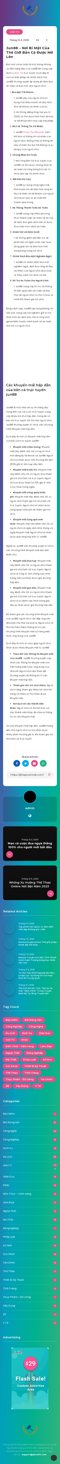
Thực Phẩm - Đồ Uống (20, 1079)
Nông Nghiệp (34, 1052)
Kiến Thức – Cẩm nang (17, 1194)
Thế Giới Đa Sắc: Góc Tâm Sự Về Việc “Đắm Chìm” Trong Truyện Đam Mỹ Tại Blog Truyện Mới (35, 991)
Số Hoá (47, 1059)
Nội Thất (11, 1059)
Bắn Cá (19, 73)
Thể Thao (12, 1072)
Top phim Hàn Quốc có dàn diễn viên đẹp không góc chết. (35, 928)
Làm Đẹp (46, 1046)
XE (7, 1085)
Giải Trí (14, 31)
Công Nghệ (36, 1026)
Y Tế (38, 1085)
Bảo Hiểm (12, 1019)
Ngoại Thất (13, 1052)
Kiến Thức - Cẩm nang (20, 1046)
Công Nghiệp (14, 1026)
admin (30, 808)
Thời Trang (31, 1072)
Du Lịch (10, 1033)
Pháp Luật (29, 1059)
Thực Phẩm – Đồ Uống (17, 1297)
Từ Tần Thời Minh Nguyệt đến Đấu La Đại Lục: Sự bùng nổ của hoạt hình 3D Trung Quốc (36, 975)
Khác (25, 1039)
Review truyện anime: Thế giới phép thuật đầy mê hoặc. (37, 943)
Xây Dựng (22, 1085)
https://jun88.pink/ (33, 132)
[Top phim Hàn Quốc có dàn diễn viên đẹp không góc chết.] (9, 928)
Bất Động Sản (33, 1019)
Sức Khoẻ (12, 1066)
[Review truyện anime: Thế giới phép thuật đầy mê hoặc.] (9, 943)
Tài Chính (47, 1079)
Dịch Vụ (27, 1033)
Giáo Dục (44, 1033)
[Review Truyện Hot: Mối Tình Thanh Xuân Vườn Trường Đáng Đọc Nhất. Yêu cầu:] (9, 958)
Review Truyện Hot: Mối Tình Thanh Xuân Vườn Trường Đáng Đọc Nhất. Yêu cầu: (37, 960)
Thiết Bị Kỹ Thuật (35, 1066)
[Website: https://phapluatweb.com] (29, 816)
